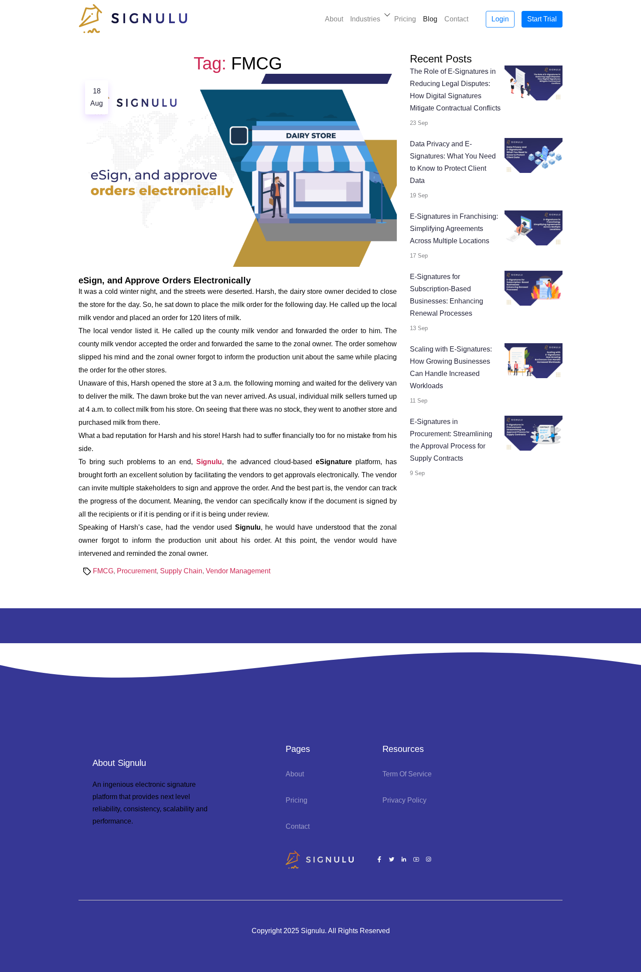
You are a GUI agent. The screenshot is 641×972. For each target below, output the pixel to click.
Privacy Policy (404, 800)
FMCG (103, 571)
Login (500, 19)
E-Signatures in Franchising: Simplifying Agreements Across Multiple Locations (454, 229)
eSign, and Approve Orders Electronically (164, 280)
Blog (430, 19)
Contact (456, 19)
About (334, 19)
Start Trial (542, 19)
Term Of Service (407, 774)
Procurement (137, 571)
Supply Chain (181, 571)
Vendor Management (238, 571)
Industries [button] (365, 19)
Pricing (405, 19)
